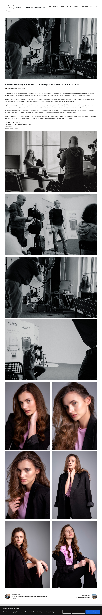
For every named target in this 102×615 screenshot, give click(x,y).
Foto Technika (16, 122)
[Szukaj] (96, 7)
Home (49, 6)
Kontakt (75, 6)
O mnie (69, 6)
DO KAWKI (22, 88)
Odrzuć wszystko (78, 612)
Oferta (63, 6)
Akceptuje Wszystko (93, 612)
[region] (51, 610)
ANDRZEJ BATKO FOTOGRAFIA (30, 7)
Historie (55, 6)
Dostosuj (67, 612)
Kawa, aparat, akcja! (87, 6)
